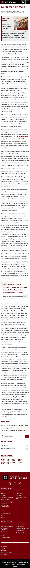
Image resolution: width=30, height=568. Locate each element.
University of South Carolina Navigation (27, 2)
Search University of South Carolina (23, 2)
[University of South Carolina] (15, 477)
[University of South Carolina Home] (8, 2)
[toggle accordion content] (27, 446)
